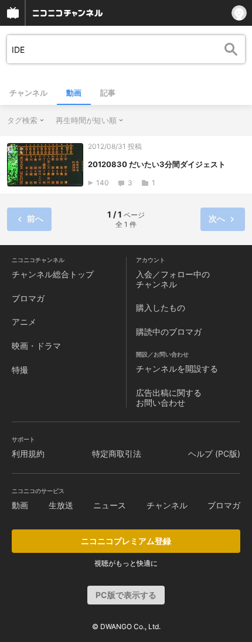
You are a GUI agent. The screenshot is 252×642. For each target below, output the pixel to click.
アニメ (24, 322)
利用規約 (28, 453)
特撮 (20, 370)
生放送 (61, 505)
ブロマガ (28, 298)
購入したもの (160, 307)
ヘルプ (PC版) (214, 453)
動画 (73, 92)
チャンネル (28, 92)
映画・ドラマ (36, 346)
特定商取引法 (116, 453)
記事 (107, 92)
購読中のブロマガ (169, 332)
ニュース (109, 505)
